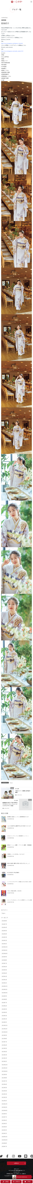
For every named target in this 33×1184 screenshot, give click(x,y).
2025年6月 (4, 966)
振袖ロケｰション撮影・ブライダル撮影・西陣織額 (19, 845)
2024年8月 (4, 999)
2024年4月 (4, 1012)
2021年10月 (4, 1110)
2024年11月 (4, 989)
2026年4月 (4, 934)
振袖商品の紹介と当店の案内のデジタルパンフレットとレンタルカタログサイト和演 (10, 804)
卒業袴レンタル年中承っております (15, 854)
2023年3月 (4, 1055)
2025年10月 (4, 953)
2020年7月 (4, 1146)
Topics (3, 20)
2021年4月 (4, 1127)
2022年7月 (4, 1081)
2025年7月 (4, 963)
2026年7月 (4, 924)
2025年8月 (4, 960)
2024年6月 (4, 1006)
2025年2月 (4, 979)
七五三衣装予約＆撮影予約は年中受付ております (19, 826)
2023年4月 (4, 1051)
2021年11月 (4, 1107)
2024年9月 (4, 996)
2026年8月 (4, 921)
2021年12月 (4, 1104)
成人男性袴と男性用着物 (13, 872)
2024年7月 (4, 1002)
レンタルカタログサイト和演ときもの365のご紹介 (19, 881)
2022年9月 (4, 1074)
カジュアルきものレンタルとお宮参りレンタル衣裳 (19, 900)
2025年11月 (4, 950)
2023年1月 (4, 1061)
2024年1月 (4, 1022)
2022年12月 (4, 1064)
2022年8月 (4, 1078)
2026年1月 (4, 943)
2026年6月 (4, 927)
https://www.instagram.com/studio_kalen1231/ (12, 51)
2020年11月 (4, 1136)
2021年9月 (4, 1113)
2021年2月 (4, 1133)
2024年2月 (4, 1019)
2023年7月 (4, 1042)
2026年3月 (4, 937)
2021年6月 (4, 1120)
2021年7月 (4, 1117)
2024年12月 (4, 986)
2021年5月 (4, 1123)
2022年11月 (4, 1068)
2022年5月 (4, 1087)
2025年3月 (4, 976)
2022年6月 (4, 1084)
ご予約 (28, 1182)
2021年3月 (4, 1130)
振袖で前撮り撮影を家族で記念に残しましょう (18, 863)
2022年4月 (4, 1091)
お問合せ (16, 1163)
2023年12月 (4, 1025)
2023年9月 (4, 1035)
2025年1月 (4, 983)
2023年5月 (4, 1048)
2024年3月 (4, 1015)
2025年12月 (4, 947)
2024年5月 (4, 1009)
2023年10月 (4, 1032)
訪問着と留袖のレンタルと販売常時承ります (18, 817)
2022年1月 (4, 1100)
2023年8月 (4, 1038)
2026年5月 (4, 930)
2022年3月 (4, 1094)
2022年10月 (4, 1071)
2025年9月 (4, 956)
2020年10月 (4, 1140)
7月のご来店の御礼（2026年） (14, 891)
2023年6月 (4, 1045)
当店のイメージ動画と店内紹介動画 (22, 791)
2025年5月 (4, 970)
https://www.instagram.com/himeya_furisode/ (12, 43)
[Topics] (7, 793)
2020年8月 (4, 1143)
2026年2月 (4, 940)
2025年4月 (4, 973)
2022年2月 (4, 1097)
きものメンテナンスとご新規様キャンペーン (18, 836)
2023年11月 (4, 1028)
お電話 (7, 1182)
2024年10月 (4, 992)
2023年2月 (4, 1058)
